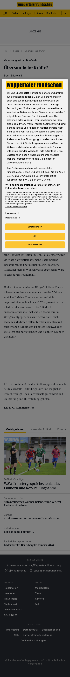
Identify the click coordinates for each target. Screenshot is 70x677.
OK (35, 236)
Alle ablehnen (35, 245)
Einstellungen (35, 227)
